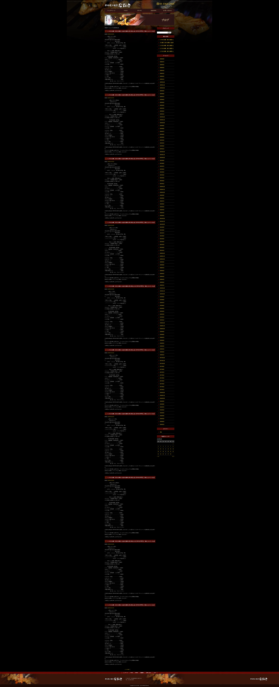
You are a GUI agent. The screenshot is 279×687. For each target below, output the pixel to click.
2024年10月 (162, 122)
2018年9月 (162, 331)
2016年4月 (162, 415)
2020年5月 (162, 273)
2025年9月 (162, 90)
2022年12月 (162, 186)
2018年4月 (162, 346)
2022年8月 (162, 198)
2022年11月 (162, 189)
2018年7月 (162, 337)
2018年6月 (162, 340)
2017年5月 (162, 378)
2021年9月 (162, 227)
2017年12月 (162, 357)
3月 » (173, 456)
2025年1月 (162, 114)
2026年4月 (162, 70)
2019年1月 (162, 320)
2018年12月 (162, 322)
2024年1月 (162, 148)
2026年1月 (162, 79)
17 (160, 451)
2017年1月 (162, 389)
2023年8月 (162, 163)
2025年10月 (162, 87)
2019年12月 (162, 288)
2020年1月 (162, 285)
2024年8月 (162, 128)
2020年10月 (162, 259)
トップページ (112, 11)
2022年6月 (162, 204)
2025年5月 (162, 102)
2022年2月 (162, 215)
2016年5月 (162, 412)
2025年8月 (162, 93)
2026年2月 (162, 76)
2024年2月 (162, 145)
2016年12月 (162, 392)
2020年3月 (162, 279)
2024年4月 (162, 140)
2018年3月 (162, 349)
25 (163, 453)
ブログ (154, 672)
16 (158, 451)
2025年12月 (162, 82)
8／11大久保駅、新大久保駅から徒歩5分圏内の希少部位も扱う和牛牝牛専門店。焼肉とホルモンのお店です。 (167, 49)
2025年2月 (162, 111)
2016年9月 (162, 401)
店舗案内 (153, 11)
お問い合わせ (167, 11)
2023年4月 (162, 175)
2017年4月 (162, 380)
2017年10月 (162, 363)
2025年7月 (162, 96)
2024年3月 (162, 143)
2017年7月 (162, 372)
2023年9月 (162, 160)
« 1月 (158, 456)
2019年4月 (162, 311)
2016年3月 (162, 418)
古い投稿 (126, 669)
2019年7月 (162, 302)
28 (170, 453)
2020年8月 (162, 264)
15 (173, 448)
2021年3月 (162, 244)
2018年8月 (162, 334)
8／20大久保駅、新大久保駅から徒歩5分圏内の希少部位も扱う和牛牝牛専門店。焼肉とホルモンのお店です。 (167, 40)
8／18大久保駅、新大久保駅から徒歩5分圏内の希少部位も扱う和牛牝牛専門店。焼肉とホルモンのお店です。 (167, 46)
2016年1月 (162, 424)
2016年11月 (162, 395)
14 (170, 448)
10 (160, 448)
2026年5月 (162, 67)
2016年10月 (162, 398)
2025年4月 (162, 105)
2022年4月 (162, 209)
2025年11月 (162, 85)
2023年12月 (162, 151)
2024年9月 (162, 125)
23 (158, 453)
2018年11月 (162, 325)
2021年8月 (162, 230)
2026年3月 (162, 73)
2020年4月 (162, 276)
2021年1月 (162, 250)
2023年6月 (162, 169)
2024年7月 (162, 131)
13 (168, 448)
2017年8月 (162, 369)
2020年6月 (162, 270)
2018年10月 (162, 328)
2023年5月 (162, 172)
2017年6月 (162, 375)
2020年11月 (162, 256)
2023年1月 (162, 183)
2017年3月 (162, 383)
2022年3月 (162, 212)
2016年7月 (162, 407)
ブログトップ (166, 28)
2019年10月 (162, 293)
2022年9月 (162, 195)
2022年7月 (162, 201)
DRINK (139, 11)
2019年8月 (162, 299)
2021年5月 (162, 238)
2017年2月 (162, 386)
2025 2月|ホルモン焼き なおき (110, 0)
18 (163, 451)
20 (168, 451)
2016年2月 (162, 421)
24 (160, 453)
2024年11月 (162, 119)
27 (168, 453)
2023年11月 (162, 154)
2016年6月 (162, 409)
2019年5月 (162, 308)
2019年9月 (162, 296)
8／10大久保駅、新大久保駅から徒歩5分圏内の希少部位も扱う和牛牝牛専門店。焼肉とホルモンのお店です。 (167, 52)
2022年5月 (162, 206)
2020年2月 (162, 282)
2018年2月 (162, 351)
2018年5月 (162, 343)
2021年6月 (162, 235)
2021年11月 (162, 221)
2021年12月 (162, 218)
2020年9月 (162, 262)
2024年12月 (162, 116)
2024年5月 (162, 137)
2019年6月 (162, 305)
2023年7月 (162, 166)
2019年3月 (162, 314)
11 (163, 448)
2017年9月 (162, 366)
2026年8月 (162, 58)
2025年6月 (162, 99)
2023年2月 (162, 180)
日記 (161, 432)
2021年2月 (162, 247)
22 (173, 451)
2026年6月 (162, 64)
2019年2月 (162, 317)
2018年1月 (162, 354)
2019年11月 (162, 291)
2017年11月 (162, 360)
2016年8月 (162, 404)
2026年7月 (162, 61)
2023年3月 (162, 177)
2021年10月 (162, 224)
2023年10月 (162, 157)
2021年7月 (162, 233)
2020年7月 (162, 267)
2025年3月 (162, 108)
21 (170, 451)
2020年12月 (162, 253)
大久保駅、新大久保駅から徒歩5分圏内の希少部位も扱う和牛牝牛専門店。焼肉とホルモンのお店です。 (167, 43)
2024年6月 (162, 134)
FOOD (126, 11)
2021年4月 (162, 241)
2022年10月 (162, 192)
